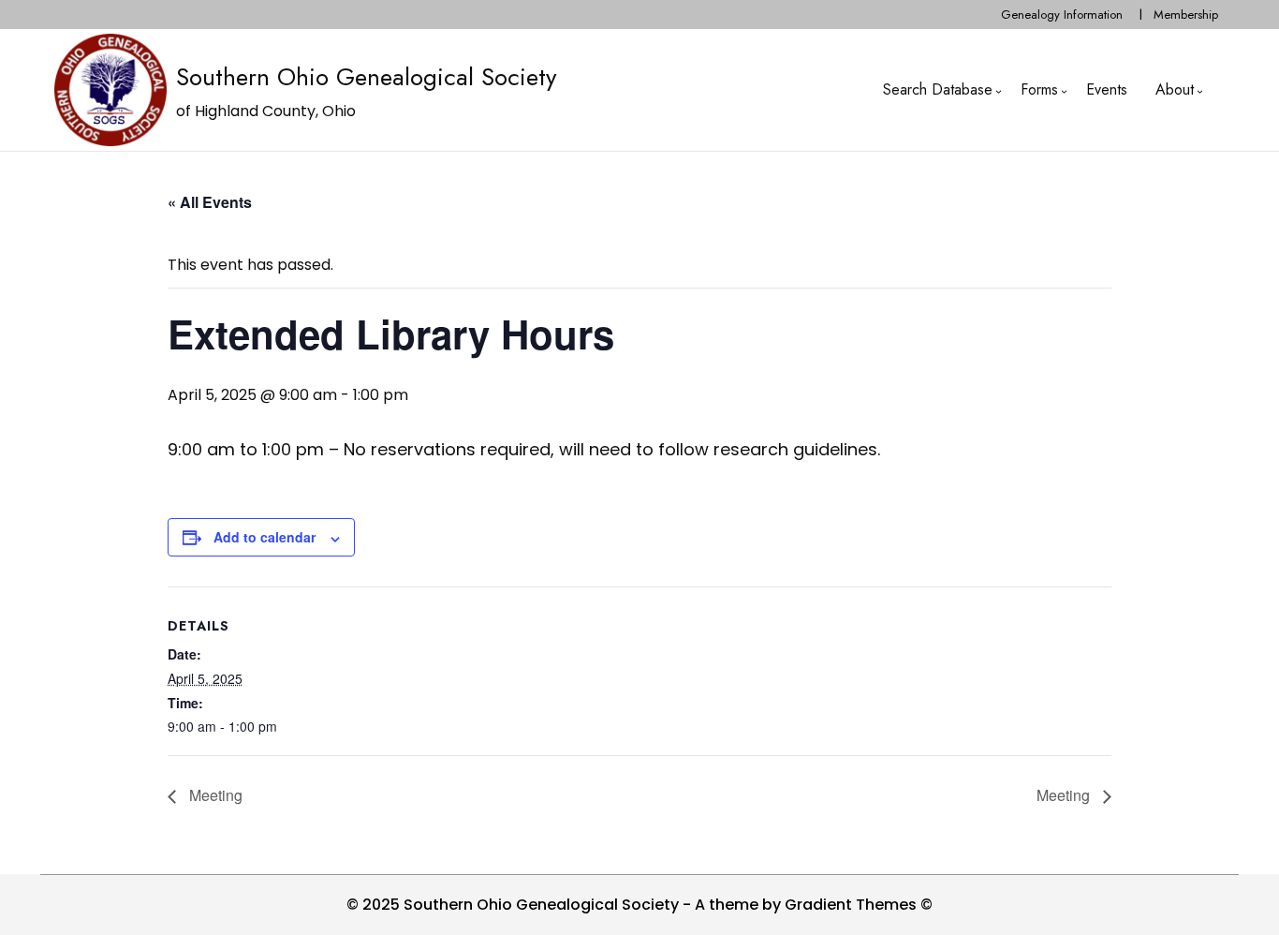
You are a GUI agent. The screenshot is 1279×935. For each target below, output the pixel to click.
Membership (1186, 14)
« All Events (210, 202)
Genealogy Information (1062, 14)
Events (1106, 89)
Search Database (937, 89)
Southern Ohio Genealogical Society (366, 77)
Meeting (214, 795)
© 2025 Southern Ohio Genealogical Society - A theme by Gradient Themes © (639, 904)
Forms (1039, 89)
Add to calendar (264, 536)
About (1174, 89)
